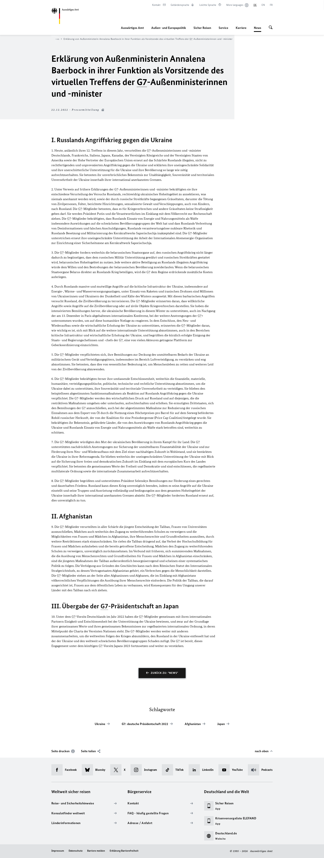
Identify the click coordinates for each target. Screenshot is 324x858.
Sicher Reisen (202, 28)
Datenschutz (75, 850)
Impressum (57, 850)
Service (223, 28)
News (257, 29)
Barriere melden (96, 850)
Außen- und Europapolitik (168, 28)
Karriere (241, 28)
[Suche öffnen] (271, 28)
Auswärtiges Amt (132, 28)
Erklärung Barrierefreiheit (124, 850)
